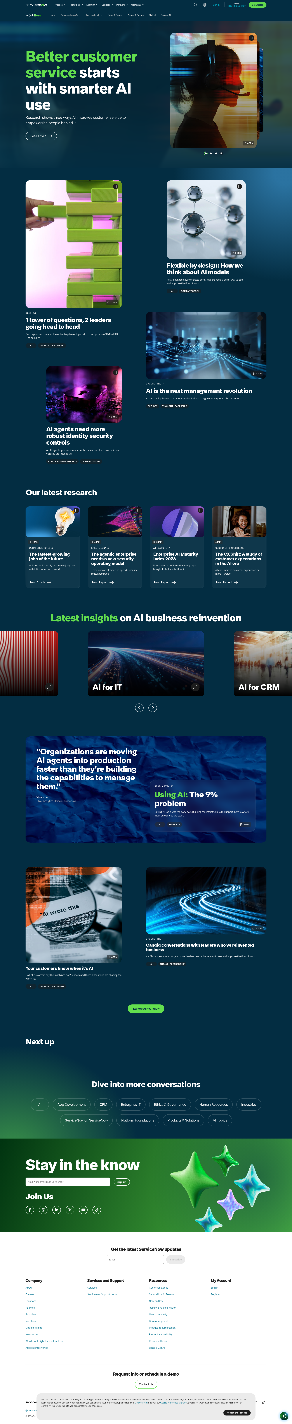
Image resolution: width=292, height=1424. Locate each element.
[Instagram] (255, 1402)
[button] (60, 5)
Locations (31, 1301)
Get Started (257, 4)
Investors (31, 1321)
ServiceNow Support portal (102, 1294)
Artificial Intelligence (37, 1347)
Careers (30, 1294)
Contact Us (146, 1384)
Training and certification (162, 1307)
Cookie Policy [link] (141, 1402)
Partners (30, 1307)
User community (158, 1314)
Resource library (158, 1341)
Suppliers (31, 1314)
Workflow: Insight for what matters (44, 1341)
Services (92, 1287)
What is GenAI (157, 1347)
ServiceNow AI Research (162, 1294)
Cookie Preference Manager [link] (173, 1402)
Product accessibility (160, 1334)
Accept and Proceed (237, 1412)
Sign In (214, 1287)
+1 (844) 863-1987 (237, 6)
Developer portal (158, 1321)
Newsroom (32, 1334)
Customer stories (158, 1287)
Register (215, 1294)
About (29, 1287)
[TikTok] (263, 1402)
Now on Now (156, 1301)
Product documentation (162, 1327)
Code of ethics (34, 1327)
